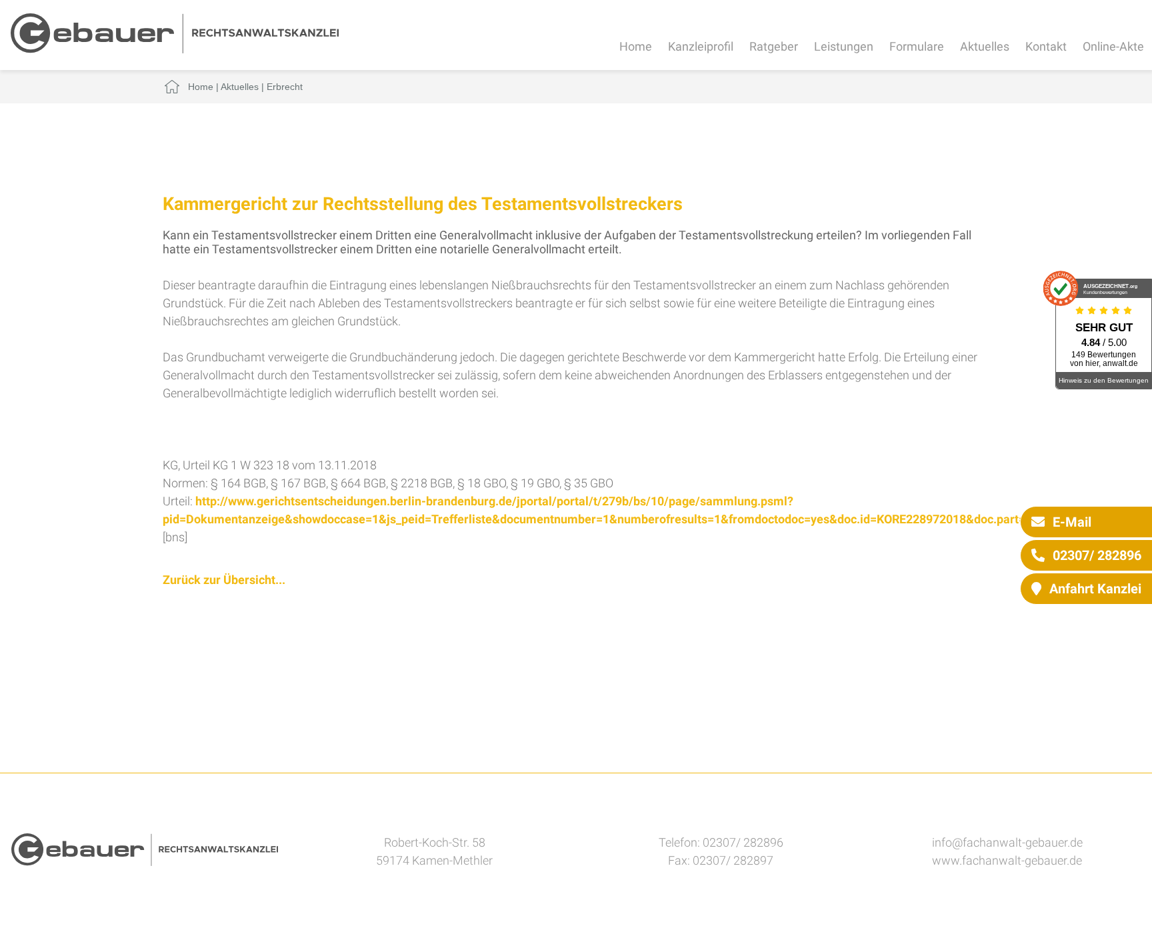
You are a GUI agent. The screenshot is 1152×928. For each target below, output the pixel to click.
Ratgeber (773, 46)
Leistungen (843, 46)
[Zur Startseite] (175, 49)
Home (635, 46)
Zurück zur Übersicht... (224, 580)
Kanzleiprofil (700, 46)
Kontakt (1046, 46)
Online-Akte (1113, 46)
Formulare (916, 46)
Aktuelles (984, 46)
